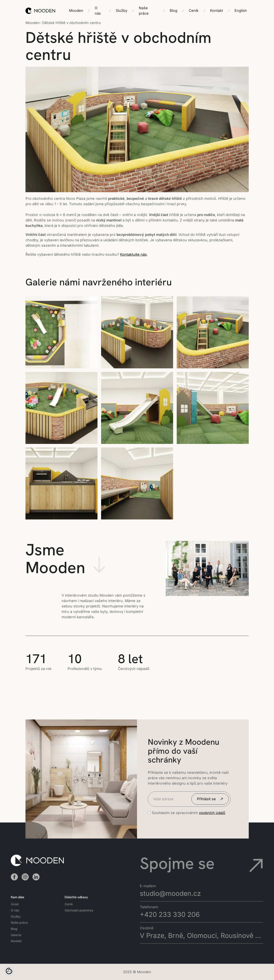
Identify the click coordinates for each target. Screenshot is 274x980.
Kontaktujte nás (133, 254)
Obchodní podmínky (79, 910)
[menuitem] (241, 10)
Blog (14, 929)
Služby (16, 916)
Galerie (16, 935)
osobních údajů (212, 813)
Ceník (69, 904)
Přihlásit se (206, 799)
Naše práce (19, 922)
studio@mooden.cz (170, 893)
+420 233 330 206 (170, 914)
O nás (15, 910)
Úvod (14, 904)
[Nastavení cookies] (9, 971)
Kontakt (16, 941)
